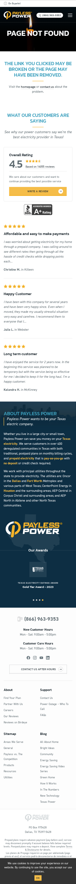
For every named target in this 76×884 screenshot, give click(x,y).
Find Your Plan (12, 698)
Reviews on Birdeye (15, 722)
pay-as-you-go (53, 458)
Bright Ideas (47, 748)
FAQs (43, 715)
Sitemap (10, 733)
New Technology (49, 796)
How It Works (48, 783)
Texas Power (48, 802)
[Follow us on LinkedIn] (48, 658)
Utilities (8, 777)
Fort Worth (34, 481)
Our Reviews (11, 716)
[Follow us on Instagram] (35, 658)
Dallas (16, 481)
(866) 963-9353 (41, 619)
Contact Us (46, 698)
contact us (47, 86)
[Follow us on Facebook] (28, 658)
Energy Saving (48, 760)
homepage (28, 86)
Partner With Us (13, 704)
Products (9, 765)
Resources (10, 771)
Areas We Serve (13, 742)
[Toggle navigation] (70, 15)
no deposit (10, 463)
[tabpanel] (38, 575)
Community (46, 754)
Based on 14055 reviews (40, 167)
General (8, 748)
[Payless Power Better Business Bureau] (38, 209)
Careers (8, 710)
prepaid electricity (21, 458)
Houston (9, 491)
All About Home (49, 742)
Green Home (47, 777)
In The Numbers (49, 790)
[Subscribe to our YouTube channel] (41, 658)
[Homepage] (18, 15)
